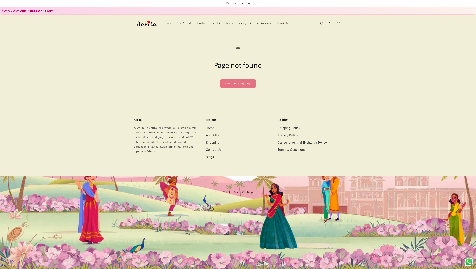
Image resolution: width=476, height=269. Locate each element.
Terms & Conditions (291, 149)
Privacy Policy (288, 135)
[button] (322, 23)
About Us (212, 135)
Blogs (210, 157)
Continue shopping (238, 83)
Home (210, 128)
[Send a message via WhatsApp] (469, 262)
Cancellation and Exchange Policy (302, 142)
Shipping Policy (289, 128)
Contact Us (214, 149)
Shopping (213, 142)
